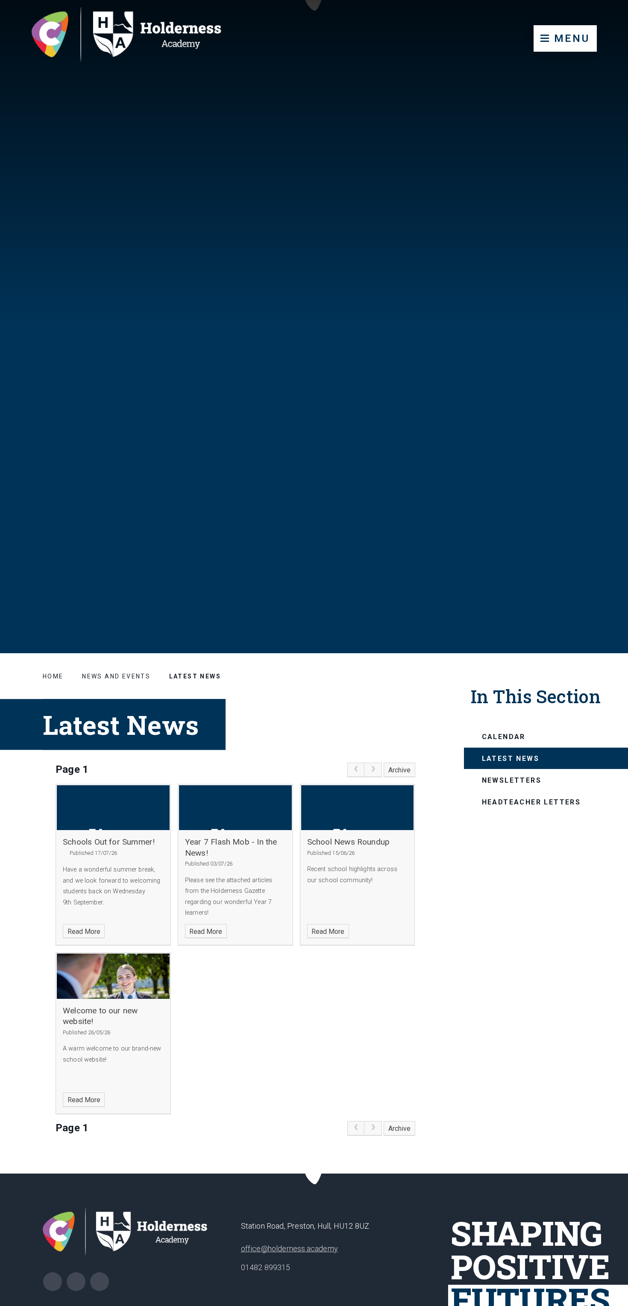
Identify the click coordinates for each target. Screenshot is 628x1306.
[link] (355, 770)
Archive (399, 770)
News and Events (116, 676)
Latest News (195, 676)
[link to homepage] (135, 36)
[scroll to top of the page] (314, 1174)
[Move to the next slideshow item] (579, 580)
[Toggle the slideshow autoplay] (600, 580)
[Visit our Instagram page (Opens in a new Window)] (52, 1281)
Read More (83, 931)
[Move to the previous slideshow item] (558, 580)
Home (53, 676)
